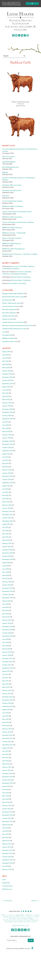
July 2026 (5, 355)
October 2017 (6, 665)
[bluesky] (22, 35)
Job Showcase (30, 915)
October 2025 (6, 380)
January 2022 (6, 508)
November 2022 (7, 476)
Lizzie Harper (20, 14)
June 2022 (5, 492)
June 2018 (5, 642)
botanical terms (7, 300)
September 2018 (7, 636)
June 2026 (5, 358)
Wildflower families (8, 338)
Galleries (10, 915)
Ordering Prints (27, 918)
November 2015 (7, 738)
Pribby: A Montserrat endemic (11, 238)
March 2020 (6, 578)
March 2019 (6, 617)
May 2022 (5, 495)
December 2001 (7, 863)
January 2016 (6, 732)
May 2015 (5, 757)
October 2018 (6, 633)
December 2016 (7, 697)
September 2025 (7, 383)
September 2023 (7, 451)
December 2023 (7, 441)
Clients (36, 917)
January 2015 (6, 770)
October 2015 (6, 741)
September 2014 (7, 783)
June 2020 (5, 569)
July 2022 (5, 489)
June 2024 (5, 425)
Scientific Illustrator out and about (13, 322)
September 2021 (7, 521)
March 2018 (6, 649)
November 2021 (7, 514)
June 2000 (5, 866)
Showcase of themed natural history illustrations (17, 325)
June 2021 (5, 530)
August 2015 (6, 748)
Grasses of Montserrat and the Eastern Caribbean (18, 222)
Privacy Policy (31, 922)
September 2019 (7, 598)
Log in (4, 879)
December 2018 (7, 626)
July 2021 (5, 527)
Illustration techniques (9, 313)
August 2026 (6, 351)
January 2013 (6, 847)
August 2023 (6, 454)
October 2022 (6, 479)
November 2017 (7, 661)
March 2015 (6, 764)
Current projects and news (10, 306)
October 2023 (6, 447)
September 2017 (7, 668)
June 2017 (5, 678)
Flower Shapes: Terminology (22, 277)
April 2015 (5, 761)
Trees (4, 332)
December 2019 (7, 588)
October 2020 (6, 556)
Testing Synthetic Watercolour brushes (14, 329)
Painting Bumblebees (9, 162)
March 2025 (6, 399)
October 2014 (6, 780)
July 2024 (5, 422)
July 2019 (5, 604)
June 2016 (5, 716)
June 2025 (5, 390)
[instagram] (28, 35)
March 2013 (6, 840)
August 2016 (6, 709)
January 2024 (6, 438)
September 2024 (7, 419)
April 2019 (5, 614)
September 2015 (7, 745)
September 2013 (7, 821)
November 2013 (7, 815)
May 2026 (5, 361)
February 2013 (7, 844)
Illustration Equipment (9, 309)
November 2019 (7, 591)
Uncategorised (6, 335)
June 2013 (5, 831)
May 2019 (5, 610)
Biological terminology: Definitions (13, 293)
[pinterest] (25, 35)
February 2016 (7, 729)
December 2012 (7, 850)
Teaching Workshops (31, 920)
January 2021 (6, 546)
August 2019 (6, 601)
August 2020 (6, 562)
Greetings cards (14, 918)
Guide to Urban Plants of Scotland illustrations (17, 211)
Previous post (8, 900)
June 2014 (5, 793)
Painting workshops (8, 316)
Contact (30, 917)
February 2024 (7, 435)
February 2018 (7, 652)
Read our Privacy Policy (14, 5)
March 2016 (6, 725)
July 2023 (5, 457)
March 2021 (6, 540)
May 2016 (5, 719)
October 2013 (6, 818)
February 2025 (7, 403)
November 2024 (7, 412)
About (3, 915)
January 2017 (6, 693)
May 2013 (5, 834)
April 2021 (5, 537)
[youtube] (16, 35)
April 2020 (5, 575)
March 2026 (6, 367)
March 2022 (6, 502)
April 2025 (5, 396)
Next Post (34, 900)
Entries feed (6, 883)
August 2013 (6, 825)
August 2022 (6, 486)
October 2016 (6, 703)
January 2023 (6, 473)
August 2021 (6, 524)
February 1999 (7, 869)
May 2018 (5, 646)
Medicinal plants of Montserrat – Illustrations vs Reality (19, 254)
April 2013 (5, 837)
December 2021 (7, 511)
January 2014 (6, 809)
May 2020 (5, 572)
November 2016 (7, 700)
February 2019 (7, 620)
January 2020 (6, 585)
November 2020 (7, 553)
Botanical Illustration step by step (13, 297)
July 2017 (5, 674)
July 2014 (5, 789)
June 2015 (5, 754)
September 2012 (7, 860)
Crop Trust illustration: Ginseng (12, 201)
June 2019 (5, 607)
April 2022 (5, 499)
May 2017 (5, 681)
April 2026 (5, 364)
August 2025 (6, 387)
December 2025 (7, 374)
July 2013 (5, 828)
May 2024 (5, 428)
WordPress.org (7, 889)
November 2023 (7, 444)
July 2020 (5, 566)
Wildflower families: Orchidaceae (12, 206)
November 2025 (7, 377)
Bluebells (5, 172)
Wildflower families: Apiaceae (11, 243)
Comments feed (7, 886)
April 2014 (5, 799)
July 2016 (5, 713)
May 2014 (5, 796)
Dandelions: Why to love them (11, 185)
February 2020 (7, 582)
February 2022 (7, 505)
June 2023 (5, 460)
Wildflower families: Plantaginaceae (13, 249)
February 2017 (7, 690)
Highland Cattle (20, 62)
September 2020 (7, 559)
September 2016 (7, 706)
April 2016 (5, 722)
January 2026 (6, 371)
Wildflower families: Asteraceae (12, 217)
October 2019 (6, 594)
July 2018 (5, 639)
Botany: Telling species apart (11, 303)
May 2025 (5, 393)
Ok (32, 3)
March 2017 (6, 687)
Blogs (38, 915)
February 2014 (7, 805)
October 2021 (6, 518)
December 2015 (7, 735)
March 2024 (6, 431)
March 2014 (6, 802)
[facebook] (13, 35)
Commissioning (19, 915)
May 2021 (5, 534)
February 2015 (7, 767)
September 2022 (7, 482)
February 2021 (7, 543)
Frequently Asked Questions (15, 922)
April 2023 (5, 467)
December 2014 (7, 773)
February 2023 (7, 470)
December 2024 (7, 409)
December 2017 (7, 658)
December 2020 (7, 550)
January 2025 (6, 406)
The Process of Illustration (13, 920)
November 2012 (7, 853)
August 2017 (6, 671)
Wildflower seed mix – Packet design (13, 233)
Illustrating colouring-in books (11, 190)
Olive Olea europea (8, 156)
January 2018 (6, 655)
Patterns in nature (8, 319)
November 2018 (7, 630)
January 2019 (6, 623)
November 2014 (7, 777)
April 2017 (5, 684)
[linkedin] (19, 35)
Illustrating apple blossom (10, 167)
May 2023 (5, 463)
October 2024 (6, 415)
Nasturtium (5, 196)
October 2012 (6, 857)
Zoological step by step (9, 341)
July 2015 (5, 751)
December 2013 (7, 812)
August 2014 (6, 786)
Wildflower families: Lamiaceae (12, 227)
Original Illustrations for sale (14, 917)
